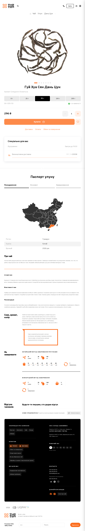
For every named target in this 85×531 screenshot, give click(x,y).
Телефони (63, 6)
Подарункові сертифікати (17, 470)
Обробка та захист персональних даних (22, 460)
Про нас (12, 430)
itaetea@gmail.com (54, 473)
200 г (73, 98)
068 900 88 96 (53, 471)
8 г (12, 98)
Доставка (25, 446)
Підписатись (75, 525)
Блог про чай (62, 494)
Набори (12, 433)
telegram (51, 481)
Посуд (31, 430)
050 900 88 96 (53, 479)
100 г (58, 98)
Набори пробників (15, 474)
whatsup (54, 481)
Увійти (70, 6)
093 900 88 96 (53, 470)
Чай (26, 430)
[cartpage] (76, 6)
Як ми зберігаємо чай (16, 457)
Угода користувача (15, 453)
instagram (54, 494)
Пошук (18, 6)
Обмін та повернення (51, 129)
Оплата (15, 446)
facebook (51, 494)
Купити (37, 122)
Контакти (19, 430)
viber (58, 481)
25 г (27, 98)
